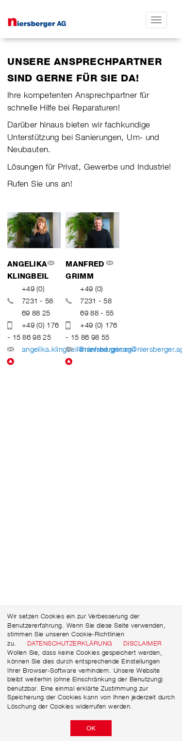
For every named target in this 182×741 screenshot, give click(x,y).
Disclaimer (142, 643)
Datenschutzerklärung (70, 643)
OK (91, 728)
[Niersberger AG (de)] (54, 20)
